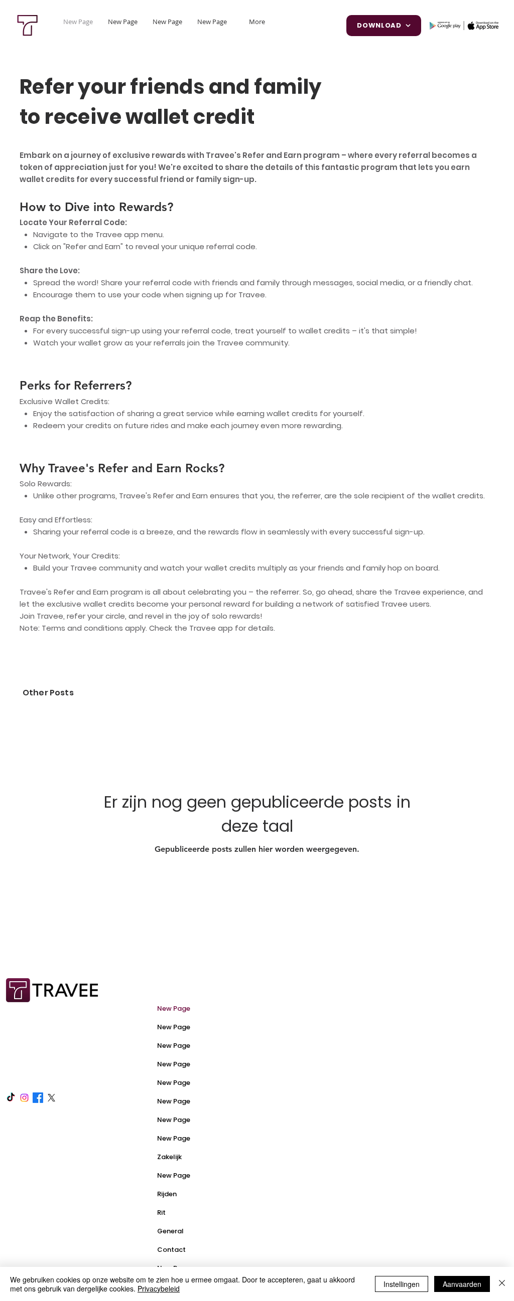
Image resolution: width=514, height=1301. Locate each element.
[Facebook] (38, 1097)
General (170, 1231)
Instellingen (401, 1284)
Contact (171, 1249)
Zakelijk (169, 1157)
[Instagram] (24, 1097)
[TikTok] (11, 1097)
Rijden (167, 1194)
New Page (173, 1008)
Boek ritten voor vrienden (323, 1104)
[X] (51, 1097)
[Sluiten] (502, 1284)
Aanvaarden (462, 1284)
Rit (161, 1212)
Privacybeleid (159, 1288)
